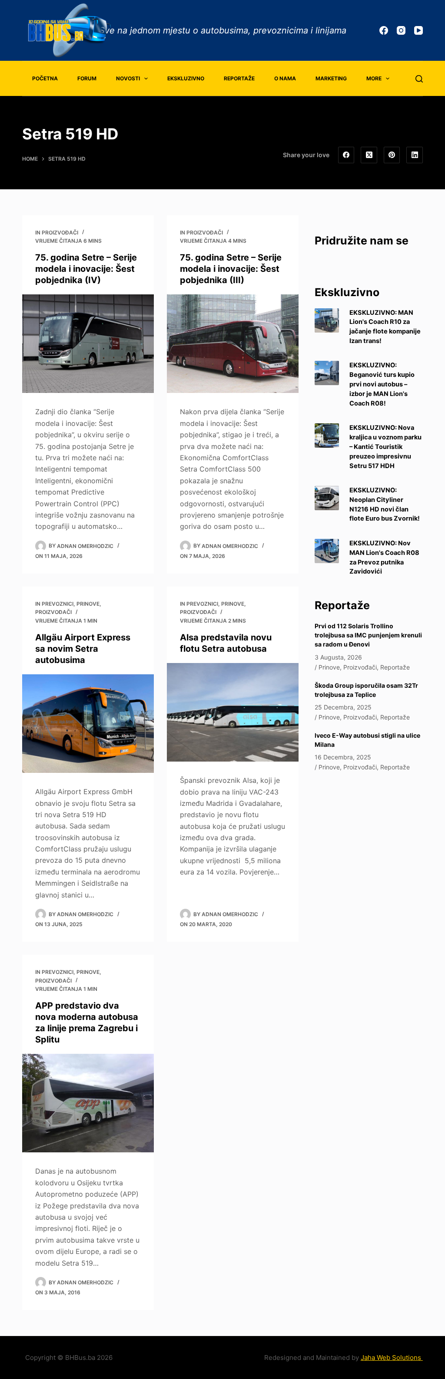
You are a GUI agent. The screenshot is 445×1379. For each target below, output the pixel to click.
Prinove (88, 603)
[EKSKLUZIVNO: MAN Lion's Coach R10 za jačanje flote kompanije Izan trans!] (327, 320)
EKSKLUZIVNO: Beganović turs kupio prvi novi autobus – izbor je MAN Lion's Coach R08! (382, 384)
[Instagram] (401, 30)
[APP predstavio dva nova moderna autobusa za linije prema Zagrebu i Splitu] (88, 1103)
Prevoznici (57, 603)
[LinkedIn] (414, 155)
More (374, 78)
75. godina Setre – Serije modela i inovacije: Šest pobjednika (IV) (86, 268)
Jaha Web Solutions (392, 1357)
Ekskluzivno (185, 78)
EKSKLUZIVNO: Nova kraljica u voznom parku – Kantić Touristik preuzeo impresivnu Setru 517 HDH (385, 446)
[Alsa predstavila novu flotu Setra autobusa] (233, 712)
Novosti (128, 78)
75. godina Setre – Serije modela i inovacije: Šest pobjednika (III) (231, 268)
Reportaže (239, 78)
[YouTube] (418, 30)
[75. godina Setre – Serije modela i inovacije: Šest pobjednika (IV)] (88, 343)
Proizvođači (60, 232)
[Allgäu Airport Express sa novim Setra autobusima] (88, 723)
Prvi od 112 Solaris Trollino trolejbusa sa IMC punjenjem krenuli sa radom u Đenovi (368, 635)
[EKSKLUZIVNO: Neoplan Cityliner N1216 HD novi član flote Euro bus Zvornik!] (327, 498)
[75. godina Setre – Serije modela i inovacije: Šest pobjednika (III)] (233, 343)
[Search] (419, 78)
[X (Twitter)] (369, 155)
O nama (285, 78)
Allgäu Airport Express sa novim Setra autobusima (82, 648)
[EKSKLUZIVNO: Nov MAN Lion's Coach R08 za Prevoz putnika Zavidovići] (327, 551)
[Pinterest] (392, 155)
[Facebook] (383, 30)
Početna (45, 78)
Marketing (331, 78)
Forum (86, 78)
